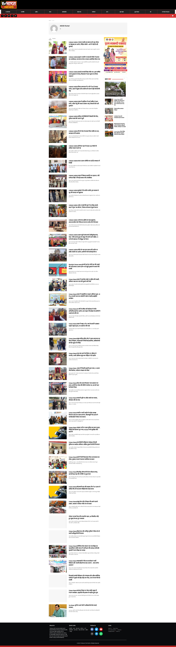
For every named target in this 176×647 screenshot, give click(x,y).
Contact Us (118, 631)
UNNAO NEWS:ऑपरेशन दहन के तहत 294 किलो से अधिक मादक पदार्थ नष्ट (83, 147)
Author (53, 20)
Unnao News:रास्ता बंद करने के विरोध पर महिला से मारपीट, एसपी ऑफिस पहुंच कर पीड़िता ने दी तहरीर (82, 354)
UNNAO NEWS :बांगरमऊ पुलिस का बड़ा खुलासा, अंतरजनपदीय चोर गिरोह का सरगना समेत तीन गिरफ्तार (83, 221)
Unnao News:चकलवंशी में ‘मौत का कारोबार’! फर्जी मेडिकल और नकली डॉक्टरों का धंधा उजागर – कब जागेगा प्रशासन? (84, 563)
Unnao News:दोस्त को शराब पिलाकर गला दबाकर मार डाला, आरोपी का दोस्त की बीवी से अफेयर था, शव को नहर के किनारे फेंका (84, 385)
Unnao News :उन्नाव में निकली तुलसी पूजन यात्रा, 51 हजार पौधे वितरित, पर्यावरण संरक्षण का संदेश (84, 369)
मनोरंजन (93, 12)
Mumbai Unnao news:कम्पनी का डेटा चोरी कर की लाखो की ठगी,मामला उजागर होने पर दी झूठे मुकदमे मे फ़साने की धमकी (84, 266)
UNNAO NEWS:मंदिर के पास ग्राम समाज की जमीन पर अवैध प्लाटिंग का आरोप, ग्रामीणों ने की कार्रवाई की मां (83, 250)
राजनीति (22, 12)
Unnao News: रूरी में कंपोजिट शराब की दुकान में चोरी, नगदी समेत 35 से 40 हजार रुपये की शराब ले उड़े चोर (119, 102)
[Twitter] (96, 629)
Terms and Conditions (112, 630)
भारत (50, 12)
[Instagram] (92, 633)
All (50, 38)
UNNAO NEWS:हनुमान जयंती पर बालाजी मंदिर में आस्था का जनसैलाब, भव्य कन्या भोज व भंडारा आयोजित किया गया (84, 58)
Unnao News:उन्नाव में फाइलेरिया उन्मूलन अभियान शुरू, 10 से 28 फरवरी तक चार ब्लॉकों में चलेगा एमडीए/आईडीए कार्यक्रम (84, 296)
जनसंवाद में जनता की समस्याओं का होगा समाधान (119, 117)
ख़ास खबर (122, 12)
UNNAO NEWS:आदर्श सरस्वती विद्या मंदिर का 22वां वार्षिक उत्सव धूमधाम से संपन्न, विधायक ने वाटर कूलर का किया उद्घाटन (84, 74)
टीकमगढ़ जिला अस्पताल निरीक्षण (118, 109)
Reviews (54, 38)
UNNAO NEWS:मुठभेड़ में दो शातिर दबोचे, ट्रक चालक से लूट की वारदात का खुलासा (84, 191)
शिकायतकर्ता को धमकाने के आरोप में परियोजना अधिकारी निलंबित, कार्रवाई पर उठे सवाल (120, 125)
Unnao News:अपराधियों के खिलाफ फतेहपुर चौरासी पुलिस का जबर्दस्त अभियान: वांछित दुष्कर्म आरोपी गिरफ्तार (84, 443)
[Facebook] (92, 629)
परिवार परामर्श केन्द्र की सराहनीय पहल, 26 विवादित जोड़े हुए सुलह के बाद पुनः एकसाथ (84, 517)
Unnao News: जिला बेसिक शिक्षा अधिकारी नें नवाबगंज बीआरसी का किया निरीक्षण (119, 133)
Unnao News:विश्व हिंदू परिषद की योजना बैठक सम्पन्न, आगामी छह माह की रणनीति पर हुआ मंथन (83, 473)
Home (50, 20)
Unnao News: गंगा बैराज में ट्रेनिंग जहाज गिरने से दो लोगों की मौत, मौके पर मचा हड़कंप (115, 94)
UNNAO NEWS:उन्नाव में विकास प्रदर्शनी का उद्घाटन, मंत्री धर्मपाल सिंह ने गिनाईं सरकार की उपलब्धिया (84, 176)
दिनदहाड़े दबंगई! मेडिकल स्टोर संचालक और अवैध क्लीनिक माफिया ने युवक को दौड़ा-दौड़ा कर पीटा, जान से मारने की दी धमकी (84, 577)
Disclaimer (119, 630)
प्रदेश (36, 12)
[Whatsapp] (101, 633)
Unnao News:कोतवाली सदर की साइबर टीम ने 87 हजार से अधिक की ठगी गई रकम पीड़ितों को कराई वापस (84, 488)
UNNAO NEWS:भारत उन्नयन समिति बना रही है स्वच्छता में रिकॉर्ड (84, 162)
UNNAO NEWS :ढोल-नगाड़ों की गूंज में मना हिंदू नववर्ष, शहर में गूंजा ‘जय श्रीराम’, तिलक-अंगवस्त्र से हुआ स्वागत (83, 206)
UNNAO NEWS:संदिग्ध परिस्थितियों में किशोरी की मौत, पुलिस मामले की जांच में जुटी (83, 117)
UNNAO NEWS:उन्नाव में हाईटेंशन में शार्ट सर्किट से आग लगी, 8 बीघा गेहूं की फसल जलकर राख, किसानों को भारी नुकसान (84, 103)
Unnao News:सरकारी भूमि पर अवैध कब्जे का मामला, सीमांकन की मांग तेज (83, 399)
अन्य (107, 12)
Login (168, 15)
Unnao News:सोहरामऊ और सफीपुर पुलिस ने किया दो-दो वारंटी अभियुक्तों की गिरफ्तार (84, 532)
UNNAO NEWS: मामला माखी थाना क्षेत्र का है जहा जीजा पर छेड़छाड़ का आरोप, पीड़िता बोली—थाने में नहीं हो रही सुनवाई (84, 44)
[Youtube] (101, 629)
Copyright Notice (111, 631)
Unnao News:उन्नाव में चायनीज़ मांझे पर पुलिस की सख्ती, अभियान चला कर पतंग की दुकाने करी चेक (84, 280)
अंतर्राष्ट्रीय (64, 12)
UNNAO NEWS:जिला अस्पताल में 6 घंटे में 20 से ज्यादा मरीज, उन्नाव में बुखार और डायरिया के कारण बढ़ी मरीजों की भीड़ (84, 88)
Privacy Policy (115, 628)
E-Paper (8, 12)
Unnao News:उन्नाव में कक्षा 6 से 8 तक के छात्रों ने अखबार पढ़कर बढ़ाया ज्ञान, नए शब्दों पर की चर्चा (84, 325)
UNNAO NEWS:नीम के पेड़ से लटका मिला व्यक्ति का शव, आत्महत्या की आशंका (84, 132)
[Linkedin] (96, 633)
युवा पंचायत (137, 12)
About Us (110, 628)
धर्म (150, 12)
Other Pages (165, 12)
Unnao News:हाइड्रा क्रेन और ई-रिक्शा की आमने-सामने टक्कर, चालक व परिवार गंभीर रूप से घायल (83, 502)
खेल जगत (79, 12)
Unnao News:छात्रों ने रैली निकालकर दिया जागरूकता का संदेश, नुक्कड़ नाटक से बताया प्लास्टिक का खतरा (84, 458)
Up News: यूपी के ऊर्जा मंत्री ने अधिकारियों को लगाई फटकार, (83, 606)
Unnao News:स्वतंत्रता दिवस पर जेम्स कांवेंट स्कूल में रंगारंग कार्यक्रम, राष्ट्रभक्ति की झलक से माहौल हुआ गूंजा (83, 591)
